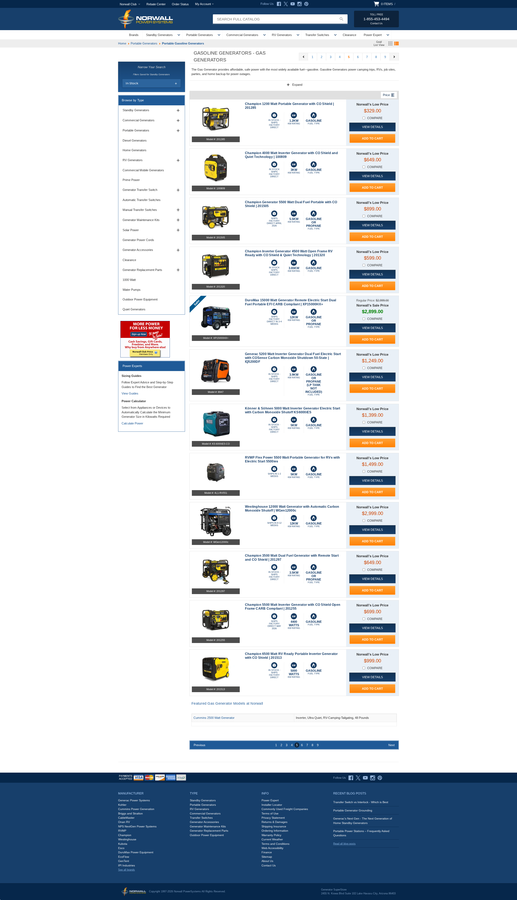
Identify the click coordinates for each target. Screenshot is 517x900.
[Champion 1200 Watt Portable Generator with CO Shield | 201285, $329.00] (215, 119)
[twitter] (358, 777)
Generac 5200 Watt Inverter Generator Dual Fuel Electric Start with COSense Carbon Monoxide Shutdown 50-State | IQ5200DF (293, 357)
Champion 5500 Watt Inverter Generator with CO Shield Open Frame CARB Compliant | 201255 (292, 606)
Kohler (122, 804)
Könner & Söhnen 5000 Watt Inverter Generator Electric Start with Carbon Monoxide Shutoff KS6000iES (292, 410)
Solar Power (152, 230)
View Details (372, 127)
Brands (134, 35)
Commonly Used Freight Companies (285, 809)
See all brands (126, 869)
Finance (267, 852)
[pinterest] (379, 777)
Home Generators (134, 150)
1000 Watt (129, 279)
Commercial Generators (242, 35)
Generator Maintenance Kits (152, 220)
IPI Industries (126, 865)
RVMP (122, 830)
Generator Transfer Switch (152, 190)
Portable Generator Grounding (352, 810)
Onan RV (124, 822)
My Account (203, 4)
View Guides (130, 393)
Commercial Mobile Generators (143, 170)
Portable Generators (199, 35)
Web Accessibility (272, 848)
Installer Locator (272, 804)
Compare (374, 118)
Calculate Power (132, 423)
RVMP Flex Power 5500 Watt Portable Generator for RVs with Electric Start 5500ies (292, 459)
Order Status (180, 4)
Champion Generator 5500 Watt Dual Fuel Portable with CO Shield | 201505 (291, 204)
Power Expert (373, 35)
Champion (124, 835)
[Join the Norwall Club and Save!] (145, 339)
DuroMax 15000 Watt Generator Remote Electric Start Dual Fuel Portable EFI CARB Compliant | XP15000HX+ (290, 302)
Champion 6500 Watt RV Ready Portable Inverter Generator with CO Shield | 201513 (291, 655)
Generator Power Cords (138, 240)
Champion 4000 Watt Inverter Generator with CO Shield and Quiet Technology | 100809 (291, 155)
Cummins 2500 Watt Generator (213, 717)
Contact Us (269, 865)
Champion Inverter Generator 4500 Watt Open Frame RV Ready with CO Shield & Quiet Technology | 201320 (289, 253)
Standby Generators (159, 35)
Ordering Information (275, 830)
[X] (286, 4)
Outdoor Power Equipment (140, 299)
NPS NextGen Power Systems (137, 826)
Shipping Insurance (274, 826)
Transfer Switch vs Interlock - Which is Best (360, 802)
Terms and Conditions (275, 843)
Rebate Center (156, 4)
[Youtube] (293, 4)
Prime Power (131, 180)
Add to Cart (372, 138)
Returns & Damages (274, 822)
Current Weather (272, 839)
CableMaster (126, 817)
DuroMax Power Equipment (135, 852)
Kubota (122, 843)
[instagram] (372, 777)
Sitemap (267, 856)
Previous (199, 745)
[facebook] (350, 777)
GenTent (123, 861)
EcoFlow (123, 856)
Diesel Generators (135, 140)
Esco (121, 848)
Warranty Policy (271, 835)
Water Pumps (132, 289)
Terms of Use (270, 813)
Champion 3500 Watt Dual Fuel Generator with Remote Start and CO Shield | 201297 (292, 557)
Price (389, 95)
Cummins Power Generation (136, 809)
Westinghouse (127, 839)
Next (391, 745)
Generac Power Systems (134, 800)
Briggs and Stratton (130, 813)
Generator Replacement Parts (152, 270)
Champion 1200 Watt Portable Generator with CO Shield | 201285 (289, 105)
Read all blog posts (344, 843)
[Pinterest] (306, 4)
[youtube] (365, 777)
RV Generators (282, 35)
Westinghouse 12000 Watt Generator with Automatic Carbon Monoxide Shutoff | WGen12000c (292, 508)
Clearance (349, 35)
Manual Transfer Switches (152, 209)
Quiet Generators (134, 309)
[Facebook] (279, 4)
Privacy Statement (273, 817)
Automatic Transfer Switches (142, 200)
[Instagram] (299, 4)
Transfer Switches (317, 35)
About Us (267, 861)
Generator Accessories (152, 250)
